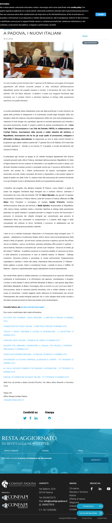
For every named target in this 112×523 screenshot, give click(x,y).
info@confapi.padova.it (55, 501)
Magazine (74, 502)
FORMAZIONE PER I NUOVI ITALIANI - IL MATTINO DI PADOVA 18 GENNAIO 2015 (35, 326)
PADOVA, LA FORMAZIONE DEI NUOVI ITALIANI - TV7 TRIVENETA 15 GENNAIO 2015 (36, 377)
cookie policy (76, 7)
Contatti (73, 509)
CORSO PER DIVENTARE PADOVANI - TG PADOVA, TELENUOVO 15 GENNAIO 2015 (35, 354)
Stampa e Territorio (78, 492)
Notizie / (8, 29)
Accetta (100, 14)
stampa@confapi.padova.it (14, 400)
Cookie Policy (102, 518)
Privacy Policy (87, 518)
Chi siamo (74, 488)
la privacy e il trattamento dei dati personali (35, 458)
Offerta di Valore (77, 499)
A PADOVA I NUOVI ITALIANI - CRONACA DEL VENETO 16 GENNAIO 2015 (32, 340)
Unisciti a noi (75, 506)
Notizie (72, 495)
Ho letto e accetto (28, 458)
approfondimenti (90, 43)
